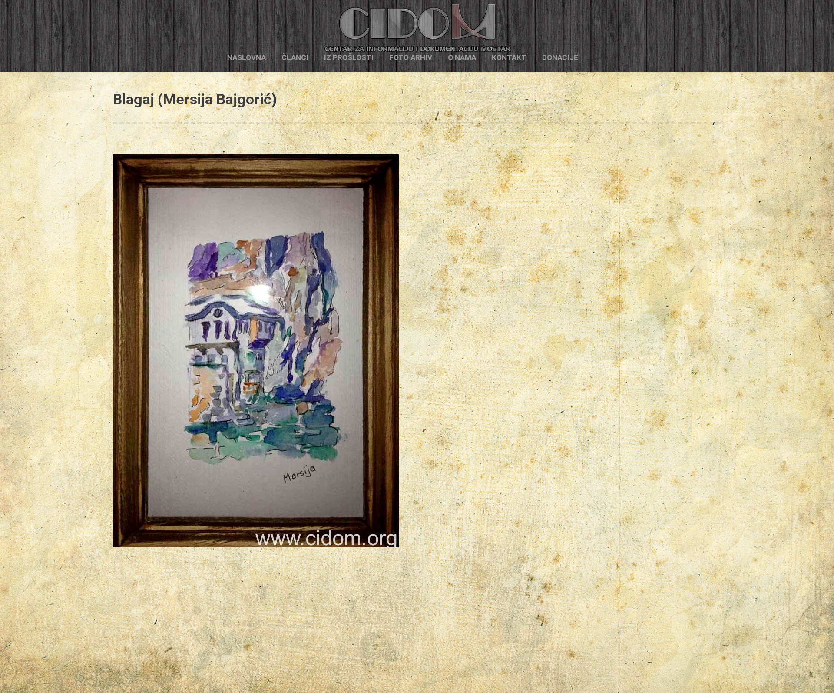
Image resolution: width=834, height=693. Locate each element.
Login (601, 57)
